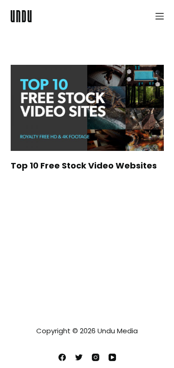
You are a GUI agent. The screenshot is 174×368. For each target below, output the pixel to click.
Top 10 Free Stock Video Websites (84, 165)
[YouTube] (112, 357)
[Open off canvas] (159, 16)
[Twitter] (79, 357)
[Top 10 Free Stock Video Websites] (87, 108)
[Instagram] (95, 357)
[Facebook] (62, 357)
